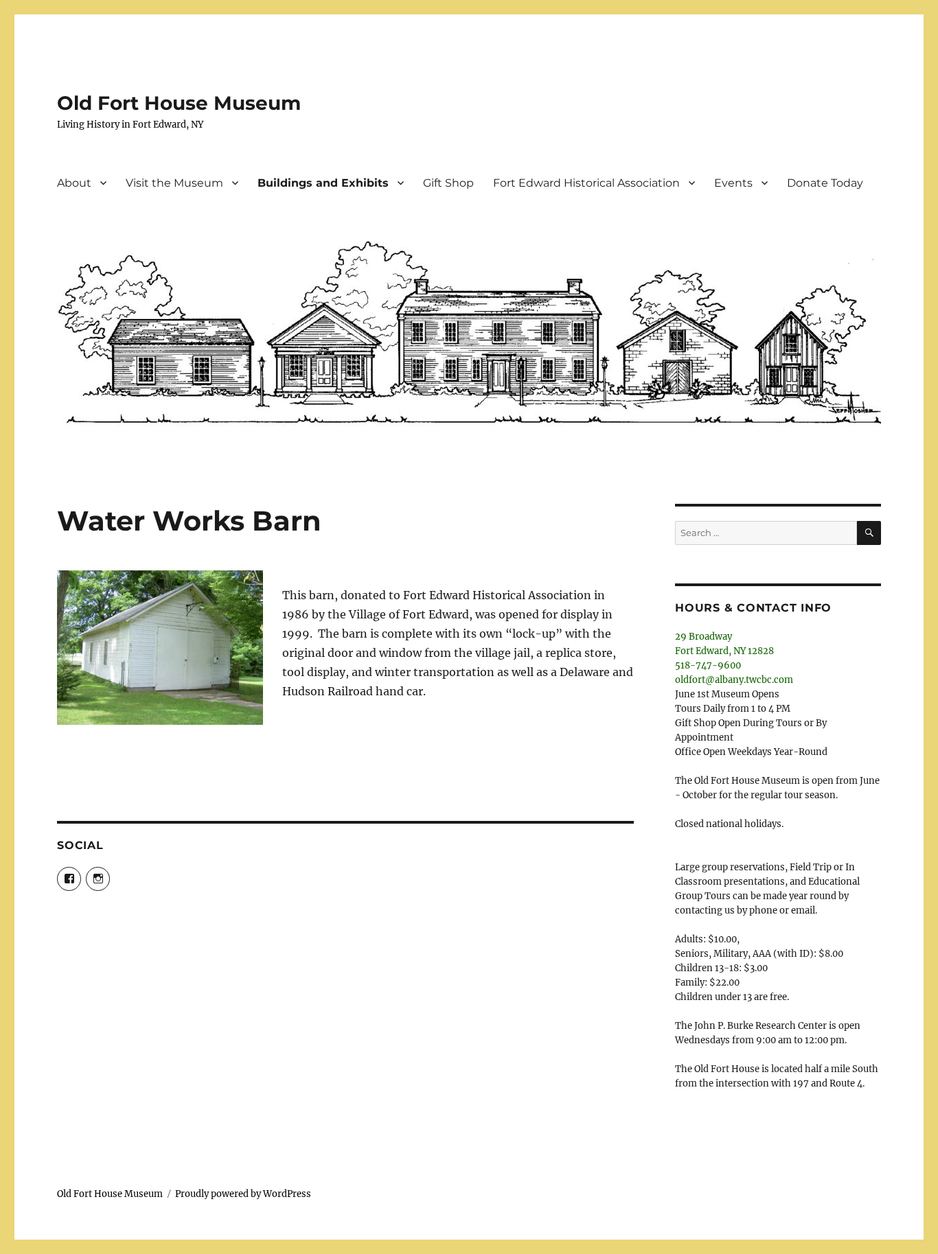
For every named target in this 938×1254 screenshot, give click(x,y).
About (74, 182)
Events (733, 182)
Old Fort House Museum (179, 103)
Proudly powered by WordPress (243, 1194)
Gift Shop (448, 182)
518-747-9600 (708, 665)
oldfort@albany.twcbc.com (734, 680)
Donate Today (825, 182)
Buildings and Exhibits (323, 182)
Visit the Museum (174, 182)
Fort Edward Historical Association (586, 182)
